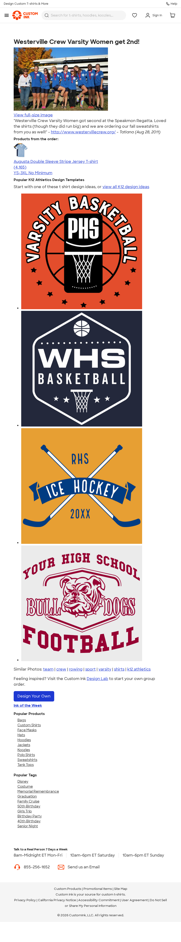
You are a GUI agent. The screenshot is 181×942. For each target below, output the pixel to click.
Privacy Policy (25, 900)
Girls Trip (24, 811)
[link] (25, 15)
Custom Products (67, 889)
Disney (22, 781)
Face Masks (27, 730)
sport (90, 669)
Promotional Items (97, 889)
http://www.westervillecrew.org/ (83, 132)
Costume (25, 786)
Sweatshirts (27, 760)
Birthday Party (29, 816)
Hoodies (24, 740)
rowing (75, 669)
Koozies (23, 750)
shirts (119, 669)
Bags (21, 720)
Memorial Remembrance (38, 791)
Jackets (23, 745)
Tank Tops (25, 765)
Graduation (27, 796)
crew (61, 669)
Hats (21, 735)
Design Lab (97, 678)
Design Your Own (33, 696)
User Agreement (135, 900)
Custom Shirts (29, 725)
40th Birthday (29, 821)
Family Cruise (28, 801)
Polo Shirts (26, 755)
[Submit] (46, 15)
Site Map (120, 889)
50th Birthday (28, 806)
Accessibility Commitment (98, 900)
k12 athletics (139, 669)
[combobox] (83, 15)
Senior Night (27, 826)
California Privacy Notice (57, 900)
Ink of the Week (28, 705)
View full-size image (33, 115)
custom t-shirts (113, 894)
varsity (105, 669)
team (48, 669)
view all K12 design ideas (126, 186)
